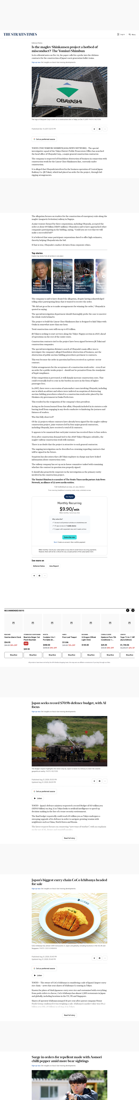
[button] (121, 34)
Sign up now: (36, 62)
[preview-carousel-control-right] (104, 276)
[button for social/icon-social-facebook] (99, 129)
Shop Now (13, 655)
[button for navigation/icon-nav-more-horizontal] (105, 129)
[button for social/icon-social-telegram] (94, 129)
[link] (20, 34)
